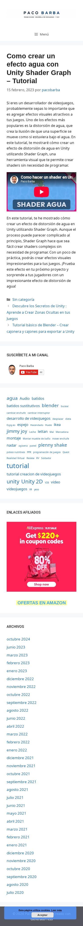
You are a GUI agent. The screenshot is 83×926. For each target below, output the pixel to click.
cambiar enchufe (16, 412)
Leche (32, 431)
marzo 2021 (17, 829)
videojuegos (17, 488)
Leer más (56, 910)
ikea (57, 424)
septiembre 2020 (22, 876)
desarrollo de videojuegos (28, 418)
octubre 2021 (18, 773)
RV (37, 458)
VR (30, 489)
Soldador (46, 458)
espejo (22, 424)
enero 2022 (17, 750)
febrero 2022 (18, 742)
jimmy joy (17, 431)
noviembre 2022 (21, 686)
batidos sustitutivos (23, 405)
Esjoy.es (11, 425)
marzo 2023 (17, 655)
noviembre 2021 (21, 765)
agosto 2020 (17, 884)
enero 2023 (17, 670)
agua (12, 398)
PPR (29, 452)
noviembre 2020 (21, 860)
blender (50, 405)
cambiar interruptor (39, 412)
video (55, 482)
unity (13, 481)
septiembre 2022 (22, 702)
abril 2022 (15, 726)
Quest (66, 452)
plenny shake (52, 445)
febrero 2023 (18, 662)
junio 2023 (16, 647)
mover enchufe (60, 438)
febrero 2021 (18, 836)
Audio (25, 398)
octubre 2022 (18, 694)
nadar (12, 445)
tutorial (18, 465)
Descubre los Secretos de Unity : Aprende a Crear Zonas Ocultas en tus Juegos (38, 312)
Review (30, 458)
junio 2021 (16, 805)
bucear (65, 406)
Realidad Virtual (16, 458)
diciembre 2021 (20, 757)
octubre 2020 (18, 868)
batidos (38, 398)
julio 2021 (15, 797)
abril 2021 (15, 821)
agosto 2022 (17, 710)
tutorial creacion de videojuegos (34, 474)
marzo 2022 (17, 734)
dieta (68, 418)
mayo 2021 (16, 813)
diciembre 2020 (20, 852)
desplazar (57, 418)
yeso (36, 489)
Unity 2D (32, 481)
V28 (47, 482)
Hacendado (36, 425)
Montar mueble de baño (36, 438)
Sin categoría (23, 299)
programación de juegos (47, 452)
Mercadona (62, 431)
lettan (43, 431)
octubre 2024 (18, 639)
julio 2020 (15, 892)
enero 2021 (17, 844)
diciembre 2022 (20, 678)
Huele (48, 425)
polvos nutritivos (16, 452)
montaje (14, 438)
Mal (52, 431)
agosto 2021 (17, 789)
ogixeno (23, 445)
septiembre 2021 (22, 781)
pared (33, 445)
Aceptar (42, 915)
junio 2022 (16, 718)
